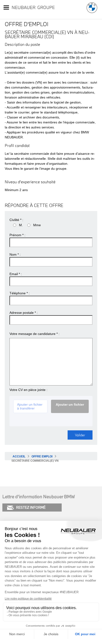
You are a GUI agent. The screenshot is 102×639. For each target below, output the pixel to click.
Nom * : (15, 254)
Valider (80, 435)
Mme (37, 225)
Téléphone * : (19, 293)
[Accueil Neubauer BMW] (92, 7)
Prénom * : (17, 235)
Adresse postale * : (23, 313)
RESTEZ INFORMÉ (31, 507)
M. (21, 225)
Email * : (15, 274)
